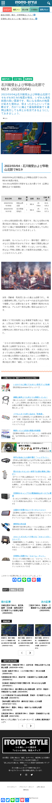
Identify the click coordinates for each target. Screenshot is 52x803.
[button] (48, 3)
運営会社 (26, 790)
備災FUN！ (6, 79)
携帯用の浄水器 (19, 524)
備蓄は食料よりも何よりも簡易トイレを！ (30, 397)
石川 (20, 589)
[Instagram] (26, 775)
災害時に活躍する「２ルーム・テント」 (29, 555)
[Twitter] (31, 775)
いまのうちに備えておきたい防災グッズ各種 (31, 384)
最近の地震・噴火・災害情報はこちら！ (17, 14)
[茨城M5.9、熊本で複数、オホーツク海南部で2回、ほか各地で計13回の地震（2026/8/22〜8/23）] (9, 630)
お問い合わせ (41, 787)
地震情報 (28, 79)
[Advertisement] (26, 47)
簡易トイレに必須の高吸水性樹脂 (27, 430)
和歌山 (13, 589)
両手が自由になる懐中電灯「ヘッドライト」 (31, 457)
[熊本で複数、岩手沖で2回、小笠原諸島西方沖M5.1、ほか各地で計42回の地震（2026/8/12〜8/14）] (43, 630)
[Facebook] (20, 775)
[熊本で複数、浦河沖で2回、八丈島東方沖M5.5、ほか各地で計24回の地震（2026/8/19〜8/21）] (26, 630)
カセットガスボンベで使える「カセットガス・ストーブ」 (31, 538)
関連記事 (6, 621)
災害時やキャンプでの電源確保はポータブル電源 (31, 494)
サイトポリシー (12, 787)
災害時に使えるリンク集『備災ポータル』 (18, 18)
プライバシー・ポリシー (26, 787)
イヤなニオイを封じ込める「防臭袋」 (28, 413)
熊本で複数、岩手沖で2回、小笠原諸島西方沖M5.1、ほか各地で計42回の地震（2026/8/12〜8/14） (42, 643)
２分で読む (18, 79)
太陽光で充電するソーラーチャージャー (29, 509)
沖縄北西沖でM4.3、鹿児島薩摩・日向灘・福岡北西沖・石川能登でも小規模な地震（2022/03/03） (13, 609)
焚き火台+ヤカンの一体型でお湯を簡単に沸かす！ (31, 472)
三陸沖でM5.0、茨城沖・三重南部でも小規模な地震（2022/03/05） (40, 608)
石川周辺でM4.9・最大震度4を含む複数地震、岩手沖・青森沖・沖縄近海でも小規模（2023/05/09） (25, 690)
